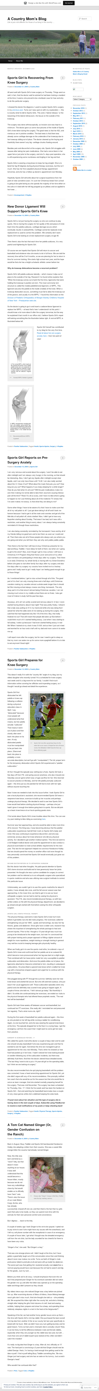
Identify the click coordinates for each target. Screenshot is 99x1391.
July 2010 (76, 128)
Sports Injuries (44, 446)
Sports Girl (34, 467)
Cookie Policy (48, 1387)
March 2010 (77, 133)
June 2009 (76, 149)
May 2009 (76, 151)
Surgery (53, 446)
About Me (19, 61)
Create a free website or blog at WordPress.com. (33, 1382)
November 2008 (78, 156)
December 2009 (78, 141)
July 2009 (76, 146)
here (43, 819)
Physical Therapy (45, 1111)
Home (10, 61)
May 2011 (76, 116)
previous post (17, 110)
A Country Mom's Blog (26, 18)
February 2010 (78, 136)
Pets (15, 1371)
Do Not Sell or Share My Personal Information (66, 1382)
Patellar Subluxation (21, 446)
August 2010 (77, 126)
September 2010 (79, 123)
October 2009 (78, 144)
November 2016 (78, 108)
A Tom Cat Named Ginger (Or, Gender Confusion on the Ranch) (29, 1129)
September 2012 (79, 113)
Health (36, 446)
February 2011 (78, 118)
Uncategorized (19, 195)
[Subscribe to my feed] (75, 170)
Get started (69, 3)
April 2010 (76, 131)
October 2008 (78, 159)
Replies (28, 195)
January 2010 (78, 139)
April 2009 (76, 154)
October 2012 (78, 110)
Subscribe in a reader (84, 170)
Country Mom (34, 87)
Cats (25, 1371)
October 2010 (78, 121)
